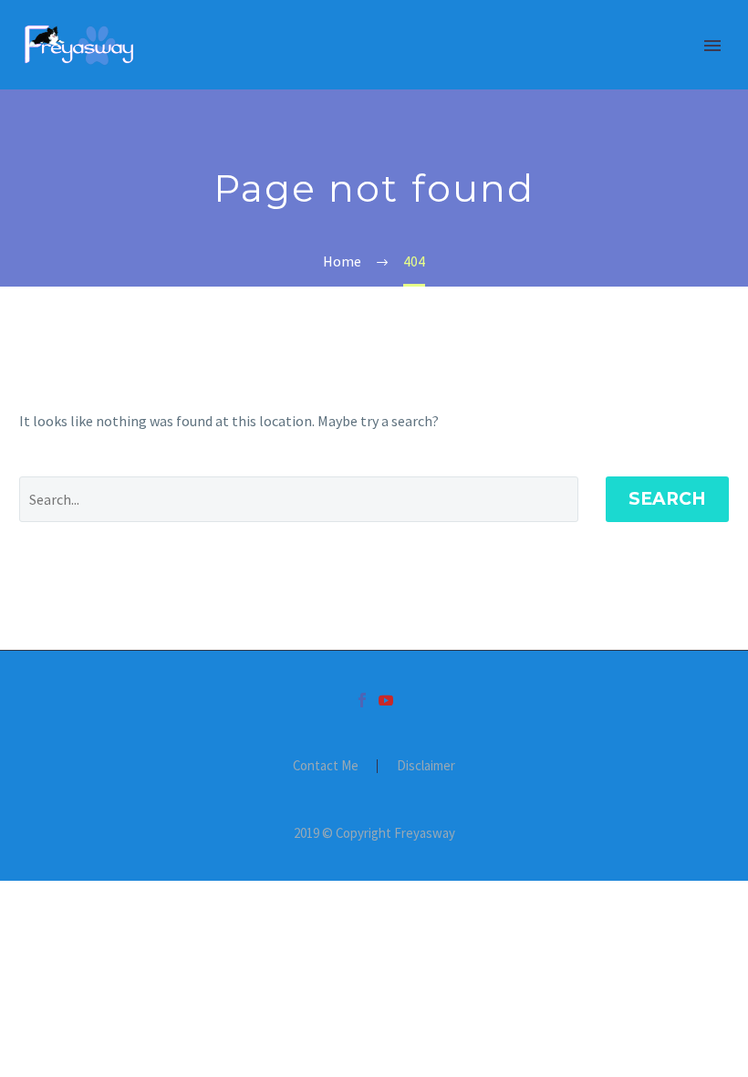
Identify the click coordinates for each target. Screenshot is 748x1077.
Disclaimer (426, 766)
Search (667, 498)
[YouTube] (386, 700)
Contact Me (325, 766)
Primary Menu (712, 45)
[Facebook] (362, 700)
